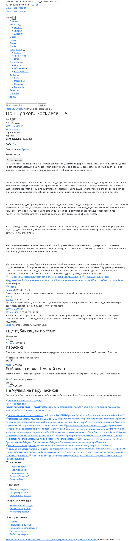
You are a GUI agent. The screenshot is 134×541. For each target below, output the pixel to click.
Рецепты (14, 90)
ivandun (10, 289)
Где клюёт (19, 87)
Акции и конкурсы (19, 489)
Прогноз (14, 93)
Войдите (10, 324)
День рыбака (16, 479)
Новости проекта (19, 466)
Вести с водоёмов (19, 531)
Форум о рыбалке (19, 492)
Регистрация (19, 7)
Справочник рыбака (20, 495)
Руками (25, 149)
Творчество (20, 55)
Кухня (13, 40)
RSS (36, 4)
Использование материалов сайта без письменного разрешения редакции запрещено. (51, 539)
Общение (15, 62)
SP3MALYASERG (13, 129)
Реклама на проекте (20, 508)
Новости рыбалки (19, 469)
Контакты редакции (20, 511)
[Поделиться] (16, 123)
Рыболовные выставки (21, 524)
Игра (16, 58)
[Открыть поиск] (7, 102)
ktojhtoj (9, 299)
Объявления (20, 68)
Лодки (13, 43)
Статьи (17, 52)
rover (8, 364)
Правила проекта (19, 473)
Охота (13, 36)
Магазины (19, 80)
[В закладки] (18, 123)
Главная (14, 21)
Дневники (19, 33)
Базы (16, 77)
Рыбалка (14, 24)
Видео (13, 96)
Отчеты (18, 27)
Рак (14, 144)
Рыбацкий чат (21, 71)
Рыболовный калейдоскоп (23, 527)
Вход (8, 7)
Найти (42, 105)
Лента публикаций (19, 476)
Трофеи (18, 30)
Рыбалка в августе (19, 534)
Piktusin (10, 343)
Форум (17, 65)
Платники (19, 84)
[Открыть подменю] (20, 25)
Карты (13, 74)
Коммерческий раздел (21, 505)
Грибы (13, 46)
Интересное (16, 49)
